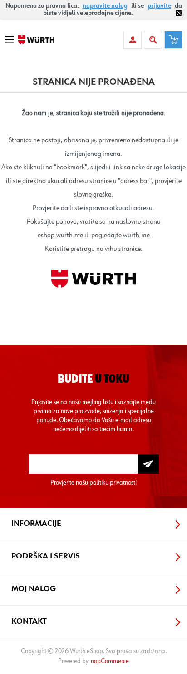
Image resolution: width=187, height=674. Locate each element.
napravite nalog (105, 6)
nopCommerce (110, 661)
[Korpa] (173, 40)
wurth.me (136, 235)
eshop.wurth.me (60, 235)
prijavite (159, 6)
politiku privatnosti (113, 482)
